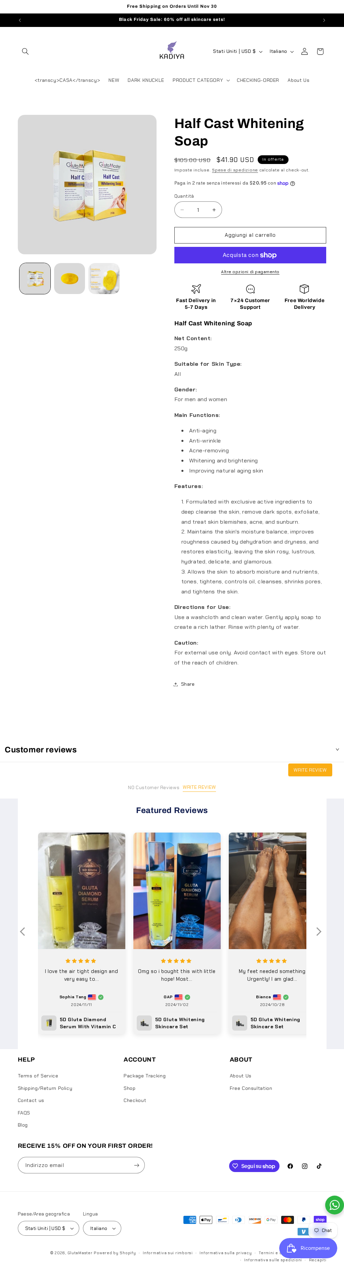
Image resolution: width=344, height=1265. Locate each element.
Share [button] (188, 684)
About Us (241, 1075)
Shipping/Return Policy (45, 1088)
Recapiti (318, 1260)
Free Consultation (251, 1088)
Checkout (135, 1100)
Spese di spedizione (235, 170)
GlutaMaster (80, 1253)
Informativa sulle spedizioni (273, 1260)
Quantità (184, 196)
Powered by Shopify (115, 1253)
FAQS (24, 1112)
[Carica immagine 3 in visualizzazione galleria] (103, 278)
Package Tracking (145, 1075)
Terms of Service (38, 1075)
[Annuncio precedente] (19, 20)
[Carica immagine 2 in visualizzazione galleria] (69, 278)
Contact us (31, 1100)
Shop (130, 1088)
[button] (25, 51)
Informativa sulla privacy (226, 1253)
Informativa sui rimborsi (168, 1253)
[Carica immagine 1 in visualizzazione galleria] (34, 278)
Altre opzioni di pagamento (250, 271)
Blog (23, 1125)
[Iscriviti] (136, 1165)
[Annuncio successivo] (324, 20)
